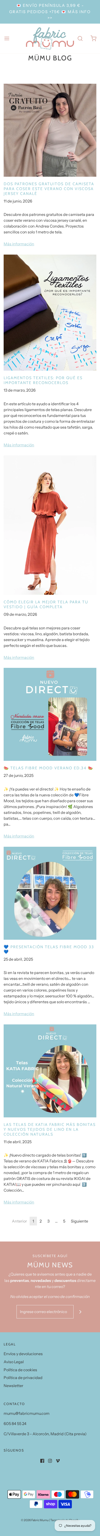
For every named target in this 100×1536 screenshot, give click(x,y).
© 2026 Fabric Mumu (35, 1520)
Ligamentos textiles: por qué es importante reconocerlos (43, 380)
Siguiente (79, 1221)
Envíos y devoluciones (23, 1353)
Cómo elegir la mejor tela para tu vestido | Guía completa (46, 604)
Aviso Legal (14, 1361)
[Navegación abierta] (6, 38)
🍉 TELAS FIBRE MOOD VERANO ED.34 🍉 (48, 768)
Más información (19, 243)
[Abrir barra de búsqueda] (80, 38)
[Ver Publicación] (50, 129)
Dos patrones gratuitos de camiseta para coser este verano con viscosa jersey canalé (49, 189)
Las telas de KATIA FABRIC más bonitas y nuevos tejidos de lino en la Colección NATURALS (50, 1129)
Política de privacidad (23, 1377)
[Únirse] (80, 1311)
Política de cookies (20, 1369)
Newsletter (13, 1385)
